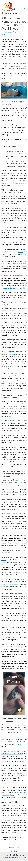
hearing (20, 252)
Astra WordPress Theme (18, 857)
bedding (4, 560)
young (17, 480)
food (13, 354)
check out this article (9, 584)
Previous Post (14, 847)
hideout (9, 416)
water (3, 562)
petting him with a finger (10, 361)
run (15, 220)
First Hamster (9, 13)
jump (19, 744)
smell (3, 254)
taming (13, 732)
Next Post (14, 851)
